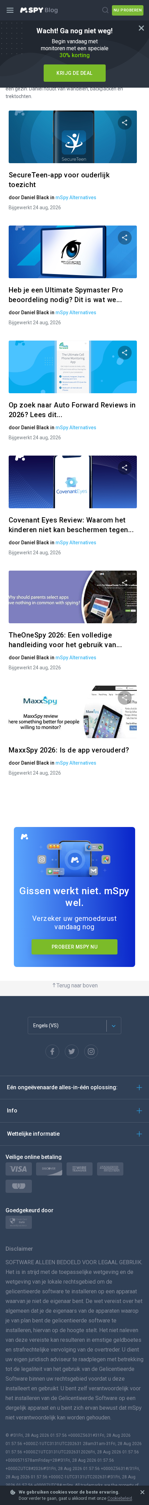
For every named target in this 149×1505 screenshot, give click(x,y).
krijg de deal (74, 73)
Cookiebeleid (119, 1498)
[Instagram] (91, 1051)
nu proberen (128, 10)
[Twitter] (72, 1051)
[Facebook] (52, 1051)
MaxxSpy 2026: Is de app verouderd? (69, 750)
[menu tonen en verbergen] (10, 10)
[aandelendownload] (125, 123)
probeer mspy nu (75, 947)
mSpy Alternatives (75, 197)
